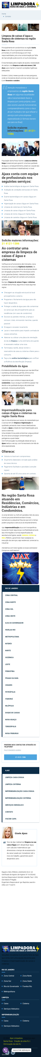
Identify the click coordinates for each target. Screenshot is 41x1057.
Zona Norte (10, 602)
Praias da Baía (11, 678)
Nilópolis (9, 706)
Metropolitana (12, 637)
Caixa (6, 1003)
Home (4, 14)
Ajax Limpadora (16, 1038)
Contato (8, 16)
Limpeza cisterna (13, 784)
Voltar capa (10, 819)
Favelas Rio (10, 630)
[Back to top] (34, 1050)
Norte (8, 651)
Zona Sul (9, 609)
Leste (7, 664)
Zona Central (11, 595)
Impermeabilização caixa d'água (19, 791)
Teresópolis (10, 727)
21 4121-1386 (10, 243)
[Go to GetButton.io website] (5, 1054)
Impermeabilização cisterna (18, 798)
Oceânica (9, 657)
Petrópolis (10, 692)
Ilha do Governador (14, 623)
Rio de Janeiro (11, 588)
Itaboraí (9, 699)
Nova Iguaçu (10, 720)
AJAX (7, 770)
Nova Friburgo (11, 733)
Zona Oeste (10, 616)
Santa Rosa (8, 1041)
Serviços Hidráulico (14, 805)
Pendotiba (9, 671)
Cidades (8, 685)
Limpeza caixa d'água (14, 777)
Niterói (8, 644)
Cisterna (26, 1003)
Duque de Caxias (12, 713)
